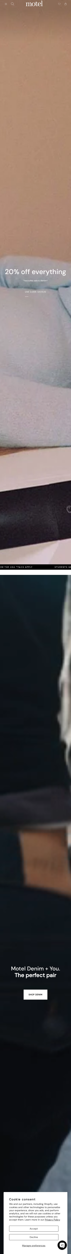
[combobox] (13, 4)
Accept (34, 1228)
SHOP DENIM (35, 994)
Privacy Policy (52, 1219)
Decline (34, 1237)
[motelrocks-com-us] (34, 4)
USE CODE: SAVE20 (35, 291)
